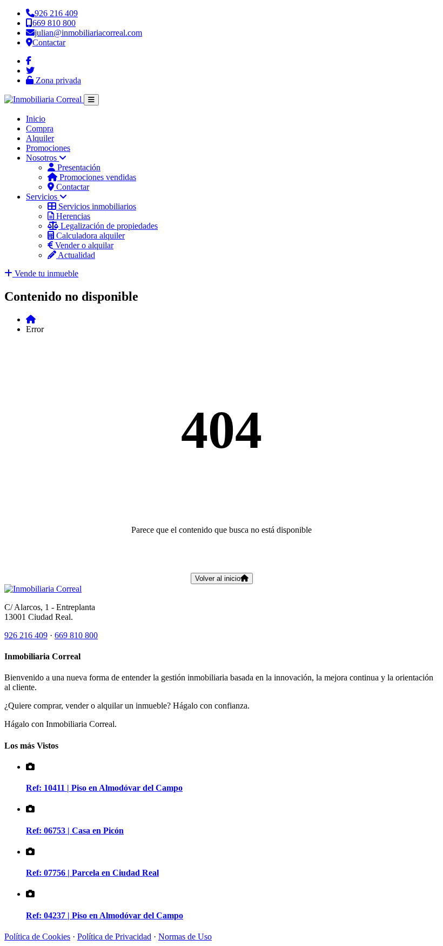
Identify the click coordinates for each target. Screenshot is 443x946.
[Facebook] (28, 60)
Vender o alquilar (83, 245)
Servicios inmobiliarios (96, 206)
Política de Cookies (37, 936)
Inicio (35, 118)
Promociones (48, 148)
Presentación (77, 167)
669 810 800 (76, 635)
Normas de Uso (185, 936)
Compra (39, 128)
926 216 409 (26, 635)
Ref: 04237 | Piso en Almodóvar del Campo (104, 915)
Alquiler (40, 138)
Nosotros (42, 157)
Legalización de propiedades (108, 225)
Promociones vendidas (96, 177)
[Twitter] (30, 70)
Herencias (72, 216)
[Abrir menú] (91, 99)
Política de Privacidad (114, 936)
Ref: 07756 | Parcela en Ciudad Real (92, 872)
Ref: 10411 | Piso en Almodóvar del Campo (104, 787)
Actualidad (75, 255)
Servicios (42, 196)
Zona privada (57, 80)
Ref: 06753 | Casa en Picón (75, 830)
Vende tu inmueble (45, 273)
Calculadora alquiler (89, 235)
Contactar (71, 186)
